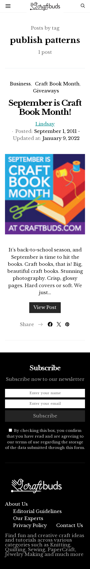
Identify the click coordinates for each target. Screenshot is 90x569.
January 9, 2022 (61, 138)
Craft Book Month (57, 84)
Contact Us (69, 525)
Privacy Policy (30, 525)
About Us (16, 504)
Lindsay (45, 124)
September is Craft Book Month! (44, 107)
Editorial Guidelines (37, 511)
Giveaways (46, 91)
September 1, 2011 (55, 131)
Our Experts (28, 518)
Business (20, 84)
